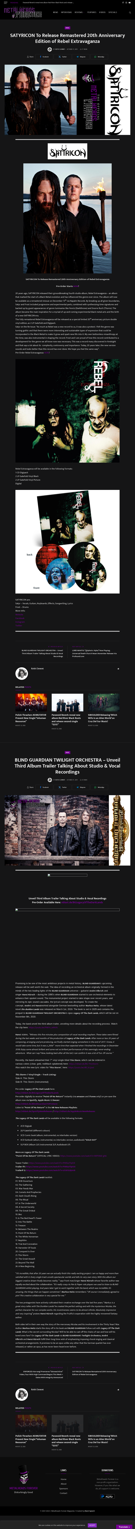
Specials (113, 12)
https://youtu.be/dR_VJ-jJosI (81, 1067)
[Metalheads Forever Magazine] (23, 12)
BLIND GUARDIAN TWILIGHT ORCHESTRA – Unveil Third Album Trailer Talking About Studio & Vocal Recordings (42, 653)
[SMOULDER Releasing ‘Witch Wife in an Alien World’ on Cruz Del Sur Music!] (104, 702)
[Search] (130, 12)
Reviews (79, 12)
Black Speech (90, 1510)
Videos (102, 12)
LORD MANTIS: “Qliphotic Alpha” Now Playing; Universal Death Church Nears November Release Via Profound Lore (94, 653)
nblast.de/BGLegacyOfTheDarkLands (82, 902)
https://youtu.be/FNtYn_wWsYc (43, 1027)
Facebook (19, 618)
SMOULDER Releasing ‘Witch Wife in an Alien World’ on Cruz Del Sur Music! (102, 718)
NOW (75, 286)
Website (19, 614)
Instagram (20, 622)
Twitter (18, 625)
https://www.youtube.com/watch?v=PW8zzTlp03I (52, 1163)
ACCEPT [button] (92, 1525)
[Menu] (5, 2)
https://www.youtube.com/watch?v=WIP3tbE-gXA (83, 1156)
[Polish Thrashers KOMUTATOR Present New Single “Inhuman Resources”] (31, 702)
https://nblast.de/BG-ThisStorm (83, 1064)
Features (91, 12)
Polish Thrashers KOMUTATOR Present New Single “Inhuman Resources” (30, 718)
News (55, 12)
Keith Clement (60, 49)
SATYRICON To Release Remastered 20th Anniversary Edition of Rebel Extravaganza (94, 1373)
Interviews (66, 12)
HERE (46, 353)
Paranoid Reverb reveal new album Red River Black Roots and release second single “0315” (49, 3)
